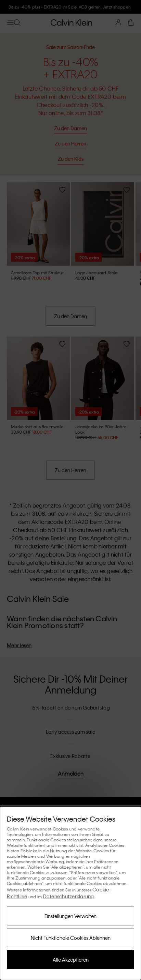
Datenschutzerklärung (68, 896)
